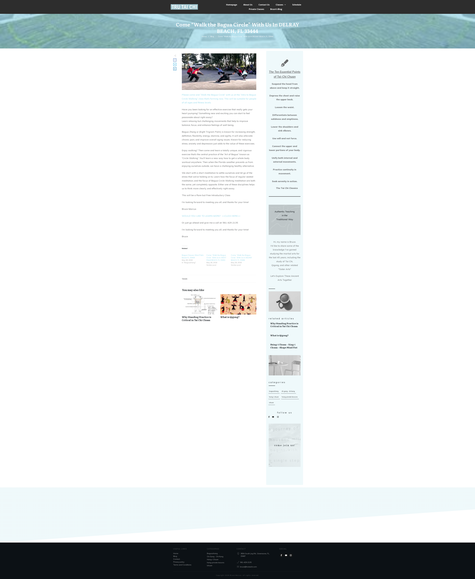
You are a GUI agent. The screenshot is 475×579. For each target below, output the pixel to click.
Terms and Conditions (182, 565)
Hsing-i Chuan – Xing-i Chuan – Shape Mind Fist (285, 346)
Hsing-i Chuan (274, 397)
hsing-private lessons (290, 397)
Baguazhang (273, 391)
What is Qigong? (285, 335)
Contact (176, 559)
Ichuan (271, 402)
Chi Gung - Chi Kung (288, 391)
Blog (175, 556)
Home (175, 553)
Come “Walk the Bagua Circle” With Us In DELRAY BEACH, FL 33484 (241, 257)
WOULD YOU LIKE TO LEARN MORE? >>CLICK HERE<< (211, 215)
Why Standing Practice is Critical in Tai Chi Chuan (285, 325)
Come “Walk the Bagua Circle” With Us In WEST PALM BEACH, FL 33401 (216, 257)
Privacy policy (178, 562)
